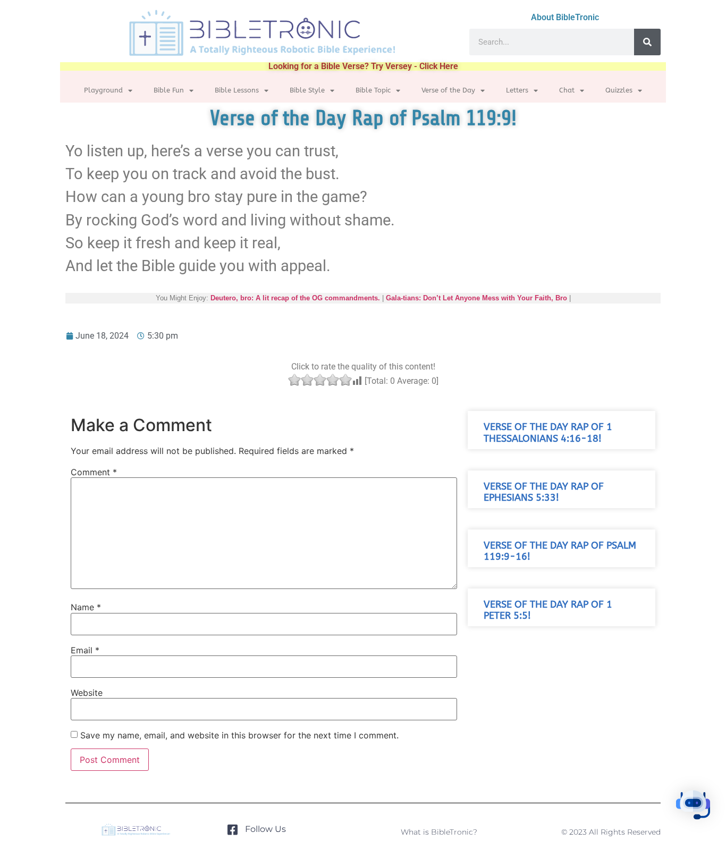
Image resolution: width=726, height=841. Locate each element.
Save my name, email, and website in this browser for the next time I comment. (239, 735)
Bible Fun (169, 90)
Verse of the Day (448, 90)
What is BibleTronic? (439, 832)
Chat (567, 90)
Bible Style (307, 90)
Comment (94, 472)
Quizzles (618, 90)
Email (85, 650)
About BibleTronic (565, 17)
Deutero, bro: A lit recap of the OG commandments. (295, 298)
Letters (517, 90)
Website (87, 692)
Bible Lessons (237, 90)
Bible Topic (373, 90)
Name (86, 607)
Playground (103, 90)
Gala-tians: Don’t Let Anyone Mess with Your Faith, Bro (476, 298)
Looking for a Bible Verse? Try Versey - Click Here (363, 66)
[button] (693, 806)
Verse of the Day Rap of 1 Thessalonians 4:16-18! (548, 433)
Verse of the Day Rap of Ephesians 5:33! (544, 492)
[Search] (647, 42)
